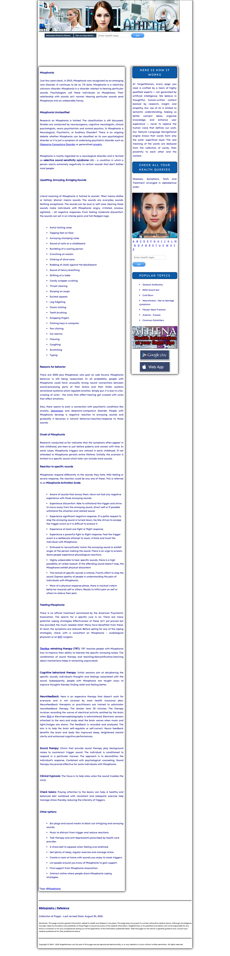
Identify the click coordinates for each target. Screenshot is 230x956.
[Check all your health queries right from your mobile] (154, 347)
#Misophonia (53, 888)
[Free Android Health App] (155, 359)
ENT (60, 636)
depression (57, 410)
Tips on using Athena (84, 35)
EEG (49, 716)
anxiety (97, 144)
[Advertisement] (114, 55)
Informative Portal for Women (58, 35)
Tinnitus (44, 648)
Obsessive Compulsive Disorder (57, 144)
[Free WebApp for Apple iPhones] (155, 371)
